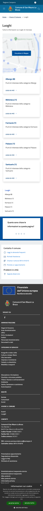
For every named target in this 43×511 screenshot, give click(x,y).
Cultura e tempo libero (9, 355)
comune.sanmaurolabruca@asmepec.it (18, 441)
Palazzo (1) (8, 207)
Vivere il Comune (15, 17)
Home (4, 17)
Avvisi (3, 402)
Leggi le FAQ (5, 458)
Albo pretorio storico (8, 478)
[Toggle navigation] (4, 8)
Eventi (3, 411)
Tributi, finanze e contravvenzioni (12, 379)
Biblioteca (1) (9, 198)
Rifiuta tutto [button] (29, 503)
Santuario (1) (9, 211)
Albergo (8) (8, 194)
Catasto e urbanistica (8, 362)
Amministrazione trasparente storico (14, 471)
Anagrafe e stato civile (9, 352)
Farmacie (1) (9, 202)
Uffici (3, 332)
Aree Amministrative (8, 330)
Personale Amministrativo (10, 340)
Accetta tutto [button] (14, 503)
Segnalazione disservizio (9, 456)
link (21, 499)
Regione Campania (9, 2)
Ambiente (4, 382)
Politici (3, 337)
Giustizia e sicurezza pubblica (11, 377)
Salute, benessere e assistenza (12, 384)
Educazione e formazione (10, 375)
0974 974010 (18, 443)
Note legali (5, 483)
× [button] (41, 485)
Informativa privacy (8, 481)
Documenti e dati (7, 342)
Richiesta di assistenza (9, 461)
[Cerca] (39, 9)
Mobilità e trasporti (8, 364)
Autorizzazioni (6, 387)
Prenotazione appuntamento (11, 454)
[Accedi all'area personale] (35, 2)
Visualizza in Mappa (21, 53)
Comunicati (5, 399)
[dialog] (21, 497)
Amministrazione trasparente (11, 473)
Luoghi (3, 414)
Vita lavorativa (6, 357)
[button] (21, 508)
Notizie (3, 397)
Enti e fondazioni (7, 335)
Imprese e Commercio (8, 360)
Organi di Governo (7, 328)
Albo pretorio (5, 476)
